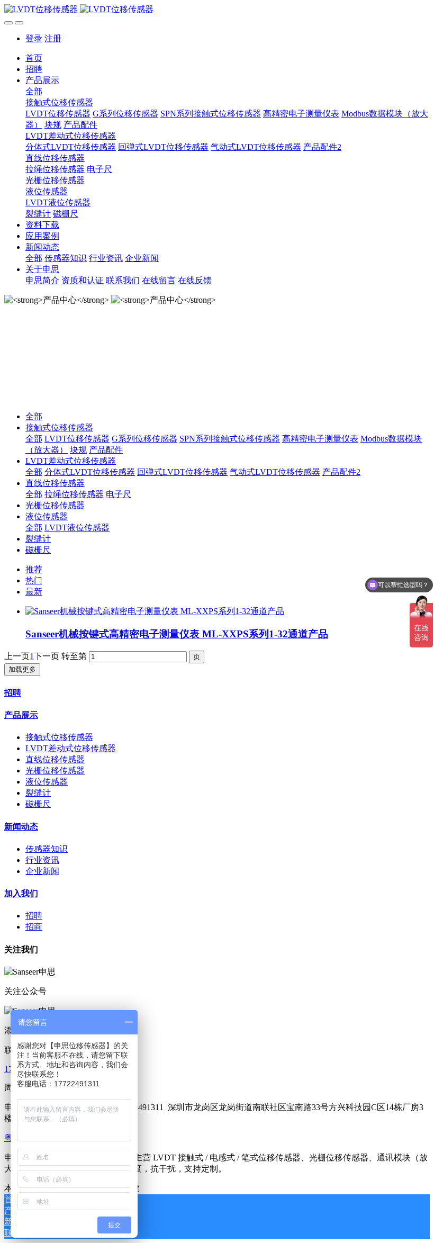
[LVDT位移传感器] (217, 9)
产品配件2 (341, 471)
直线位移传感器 (55, 483)
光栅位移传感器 (55, 505)
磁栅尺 (38, 549)
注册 (52, 38)
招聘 (12, 692)
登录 (33, 38)
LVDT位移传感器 (77, 438)
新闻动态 (21, 826)
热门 (33, 580)
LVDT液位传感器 (77, 527)
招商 (33, 926)
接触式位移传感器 (59, 427)
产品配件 (106, 449)
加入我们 (21, 893)
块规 (78, 449)
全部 (33, 91)
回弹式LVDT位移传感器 (182, 471)
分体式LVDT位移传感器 (89, 471)
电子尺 (118, 494)
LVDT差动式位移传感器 (70, 460)
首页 (33, 57)
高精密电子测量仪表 (320, 438)
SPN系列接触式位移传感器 (229, 438)
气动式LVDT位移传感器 (275, 471)
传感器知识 (46, 848)
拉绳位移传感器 (74, 494)
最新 (33, 591)
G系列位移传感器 (144, 438)
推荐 (33, 569)
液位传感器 (46, 516)
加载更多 (22, 669)
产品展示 (21, 714)
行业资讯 (42, 859)
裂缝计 (38, 538)
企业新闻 (42, 871)
